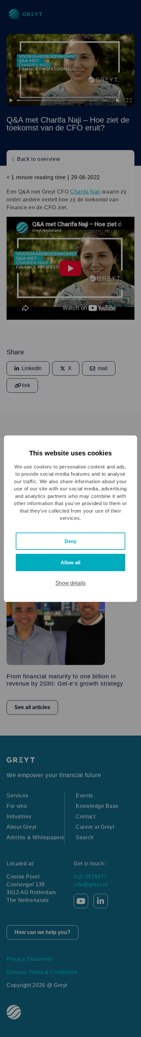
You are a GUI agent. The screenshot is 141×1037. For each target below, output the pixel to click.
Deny (70, 541)
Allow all (70, 562)
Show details (70, 583)
